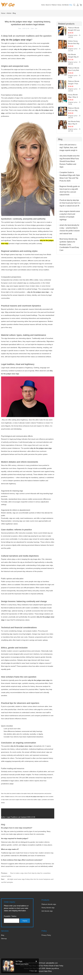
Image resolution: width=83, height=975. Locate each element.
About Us (48, 5)
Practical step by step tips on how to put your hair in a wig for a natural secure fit (70, 203)
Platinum (54, 5)
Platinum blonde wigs (49, 904)
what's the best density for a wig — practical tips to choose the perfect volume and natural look (70, 229)
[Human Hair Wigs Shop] (8, 5)
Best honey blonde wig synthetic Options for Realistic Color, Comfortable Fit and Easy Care (69, 244)
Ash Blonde (65, 5)
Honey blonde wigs (48, 907)
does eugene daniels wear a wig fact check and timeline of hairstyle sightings (70, 215)
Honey (59, 5)
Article (9, 13)
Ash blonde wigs (47, 911)
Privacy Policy (46, 935)
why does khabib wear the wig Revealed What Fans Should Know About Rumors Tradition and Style (70, 161)
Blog (70, 5)
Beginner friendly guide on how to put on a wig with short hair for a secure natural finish (70, 190)
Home (43, 5)
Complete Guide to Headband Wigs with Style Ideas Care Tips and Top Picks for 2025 (70, 177)
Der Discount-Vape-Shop (43, 971)
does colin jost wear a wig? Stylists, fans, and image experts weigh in (68, 147)
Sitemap (4, 938)
